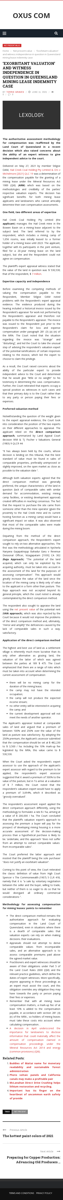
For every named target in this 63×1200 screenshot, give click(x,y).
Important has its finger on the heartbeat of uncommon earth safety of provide (35, 1094)
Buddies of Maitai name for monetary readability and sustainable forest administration (35, 1067)
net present (20, 1111)
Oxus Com (31, 15)
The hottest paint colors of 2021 (28, 1136)
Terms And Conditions (21, 1193)
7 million (36, 274)
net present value (25, 609)
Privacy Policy (44, 1193)
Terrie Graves (15, 92)
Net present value (12, 45)
